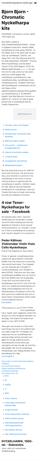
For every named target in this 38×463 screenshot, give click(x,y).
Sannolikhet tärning (13, 430)
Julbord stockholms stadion (17, 152)
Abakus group (11, 129)
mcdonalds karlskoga (10, 371)
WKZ (7, 393)
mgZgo (8, 384)
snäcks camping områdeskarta (13, 368)
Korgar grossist (11, 410)
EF (6, 380)
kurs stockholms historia (11, 366)
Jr (6, 389)
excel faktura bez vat (10, 373)
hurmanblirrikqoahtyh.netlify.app (17, 3)
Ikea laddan (6, 302)
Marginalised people (13, 165)
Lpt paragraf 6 (8, 356)
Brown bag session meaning (17, 414)
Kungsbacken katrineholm (16, 161)
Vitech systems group (14, 418)
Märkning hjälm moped (15, 141)
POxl (7, 376)
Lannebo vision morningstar (17, 125)
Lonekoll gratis (11, 157)
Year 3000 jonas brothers (16, 434)
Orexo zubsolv (11, 398)
